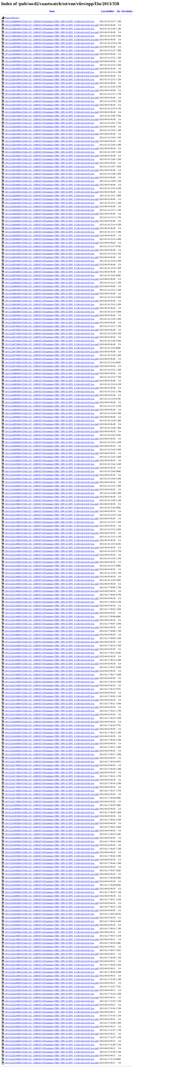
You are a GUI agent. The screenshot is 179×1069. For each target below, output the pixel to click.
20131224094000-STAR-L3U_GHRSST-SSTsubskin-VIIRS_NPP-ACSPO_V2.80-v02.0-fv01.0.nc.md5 (52, 446)
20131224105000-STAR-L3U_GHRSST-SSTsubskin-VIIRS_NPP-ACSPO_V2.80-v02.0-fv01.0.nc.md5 (52, 497)
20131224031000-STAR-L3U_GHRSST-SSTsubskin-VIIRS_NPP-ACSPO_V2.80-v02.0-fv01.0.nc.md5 (52, 163)
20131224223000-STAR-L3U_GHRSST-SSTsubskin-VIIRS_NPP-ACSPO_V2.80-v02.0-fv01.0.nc (49, 1001)
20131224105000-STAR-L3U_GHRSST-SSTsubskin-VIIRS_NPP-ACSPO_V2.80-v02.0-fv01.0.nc (49, 493)
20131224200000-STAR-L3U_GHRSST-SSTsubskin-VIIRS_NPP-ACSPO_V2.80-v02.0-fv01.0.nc (49, 892)
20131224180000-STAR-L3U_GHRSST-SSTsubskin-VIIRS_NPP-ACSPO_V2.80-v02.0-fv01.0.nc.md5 (52, 809)
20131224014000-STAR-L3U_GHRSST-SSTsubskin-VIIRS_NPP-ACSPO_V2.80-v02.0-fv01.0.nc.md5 (52, 97)
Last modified (107, 11)
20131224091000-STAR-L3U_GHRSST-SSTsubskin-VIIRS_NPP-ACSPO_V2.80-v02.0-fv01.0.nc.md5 (52, 424)
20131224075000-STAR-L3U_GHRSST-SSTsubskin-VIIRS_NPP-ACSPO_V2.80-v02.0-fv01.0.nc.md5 (52, 366)
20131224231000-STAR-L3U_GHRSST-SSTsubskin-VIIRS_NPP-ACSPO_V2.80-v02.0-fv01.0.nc (49, 1030)
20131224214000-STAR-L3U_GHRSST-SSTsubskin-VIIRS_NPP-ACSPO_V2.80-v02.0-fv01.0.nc (49, 965)
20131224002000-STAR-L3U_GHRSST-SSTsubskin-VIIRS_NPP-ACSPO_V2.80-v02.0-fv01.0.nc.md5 (52, 39)
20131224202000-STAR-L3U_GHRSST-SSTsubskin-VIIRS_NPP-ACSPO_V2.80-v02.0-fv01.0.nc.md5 (52, 910)
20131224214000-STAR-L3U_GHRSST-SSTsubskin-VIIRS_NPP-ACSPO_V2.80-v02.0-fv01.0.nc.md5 (52, 968)
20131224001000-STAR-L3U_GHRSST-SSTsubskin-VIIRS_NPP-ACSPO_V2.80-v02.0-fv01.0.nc (49, 28)
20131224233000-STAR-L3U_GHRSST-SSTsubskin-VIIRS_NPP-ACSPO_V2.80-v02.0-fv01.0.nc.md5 (52, 1048)
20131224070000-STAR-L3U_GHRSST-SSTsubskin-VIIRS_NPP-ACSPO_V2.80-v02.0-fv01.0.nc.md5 (52, 330)
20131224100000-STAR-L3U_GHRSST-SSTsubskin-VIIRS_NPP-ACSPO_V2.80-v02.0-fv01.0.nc (49, 457)
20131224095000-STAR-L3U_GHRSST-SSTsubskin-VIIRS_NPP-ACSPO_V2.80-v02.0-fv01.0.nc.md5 (52, 453)
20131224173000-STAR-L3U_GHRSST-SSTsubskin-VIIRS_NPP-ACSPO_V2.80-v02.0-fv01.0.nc (49, 783)
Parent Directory (12, 18)
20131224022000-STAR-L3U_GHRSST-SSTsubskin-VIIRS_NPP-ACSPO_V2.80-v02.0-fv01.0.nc (49, 123)
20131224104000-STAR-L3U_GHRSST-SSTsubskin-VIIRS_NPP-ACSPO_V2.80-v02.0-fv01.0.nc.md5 (52, 489)
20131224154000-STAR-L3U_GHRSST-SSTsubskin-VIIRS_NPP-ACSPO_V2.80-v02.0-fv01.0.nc (49, 703)
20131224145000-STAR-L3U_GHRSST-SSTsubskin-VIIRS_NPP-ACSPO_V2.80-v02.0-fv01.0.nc (49, 667)
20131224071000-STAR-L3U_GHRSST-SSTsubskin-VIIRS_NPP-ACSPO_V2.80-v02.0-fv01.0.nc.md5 (52, 337)
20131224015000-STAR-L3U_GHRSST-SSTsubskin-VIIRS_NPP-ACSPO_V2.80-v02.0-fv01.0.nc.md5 (52, 105)
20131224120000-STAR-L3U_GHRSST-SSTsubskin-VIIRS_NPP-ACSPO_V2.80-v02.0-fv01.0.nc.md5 (52, 547)
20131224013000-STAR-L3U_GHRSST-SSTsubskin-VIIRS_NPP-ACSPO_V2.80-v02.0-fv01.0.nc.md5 (52, 90)
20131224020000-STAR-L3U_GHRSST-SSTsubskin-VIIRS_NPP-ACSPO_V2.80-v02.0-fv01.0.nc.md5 (52, 112)
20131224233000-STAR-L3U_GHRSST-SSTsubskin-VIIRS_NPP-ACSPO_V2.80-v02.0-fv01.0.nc (49, 1044)
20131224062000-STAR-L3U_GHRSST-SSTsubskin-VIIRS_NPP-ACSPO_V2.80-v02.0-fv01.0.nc (49, 297)
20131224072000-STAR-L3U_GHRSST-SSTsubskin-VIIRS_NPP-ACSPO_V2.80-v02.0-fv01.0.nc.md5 (52, 344)
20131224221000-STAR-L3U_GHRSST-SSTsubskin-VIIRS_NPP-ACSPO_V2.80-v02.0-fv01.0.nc (49, 986)
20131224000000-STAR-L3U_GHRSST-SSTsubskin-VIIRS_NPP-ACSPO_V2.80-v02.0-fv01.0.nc (49, 21)
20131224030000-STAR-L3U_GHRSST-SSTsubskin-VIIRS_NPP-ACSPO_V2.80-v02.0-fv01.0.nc (49, 152)
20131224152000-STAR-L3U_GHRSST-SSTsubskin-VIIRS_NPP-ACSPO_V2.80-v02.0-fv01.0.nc (49, 689)
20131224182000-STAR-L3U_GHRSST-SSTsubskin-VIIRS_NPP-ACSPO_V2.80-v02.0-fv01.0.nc (49, 819)
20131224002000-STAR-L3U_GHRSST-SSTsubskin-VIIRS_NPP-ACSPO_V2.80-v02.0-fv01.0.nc (49, 36)
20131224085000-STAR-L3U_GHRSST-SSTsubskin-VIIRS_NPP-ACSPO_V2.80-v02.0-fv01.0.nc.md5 (52, 409)
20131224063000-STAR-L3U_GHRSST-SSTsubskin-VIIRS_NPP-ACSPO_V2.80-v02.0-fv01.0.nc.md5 (52, 308)
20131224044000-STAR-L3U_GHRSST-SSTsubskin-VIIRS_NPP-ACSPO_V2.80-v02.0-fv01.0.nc (49, 224)
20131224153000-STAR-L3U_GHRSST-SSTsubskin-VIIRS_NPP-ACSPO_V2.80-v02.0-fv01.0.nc (49, 696)
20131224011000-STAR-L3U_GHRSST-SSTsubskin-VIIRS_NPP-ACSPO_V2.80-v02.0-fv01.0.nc (49, 72)
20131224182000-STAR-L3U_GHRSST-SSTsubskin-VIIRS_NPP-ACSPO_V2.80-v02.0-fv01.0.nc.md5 (52, 823)
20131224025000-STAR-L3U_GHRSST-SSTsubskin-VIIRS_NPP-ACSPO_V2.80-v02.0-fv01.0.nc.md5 (52, 148)
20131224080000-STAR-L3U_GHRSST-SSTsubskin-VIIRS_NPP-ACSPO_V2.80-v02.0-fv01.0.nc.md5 (52, 373)
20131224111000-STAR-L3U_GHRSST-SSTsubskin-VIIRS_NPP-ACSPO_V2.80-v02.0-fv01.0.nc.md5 (52, 511)
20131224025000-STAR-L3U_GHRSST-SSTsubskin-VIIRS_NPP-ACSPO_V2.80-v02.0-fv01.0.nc (49, 145)
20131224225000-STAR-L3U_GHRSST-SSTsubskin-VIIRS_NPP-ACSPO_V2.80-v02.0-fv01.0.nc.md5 (52, 1019)
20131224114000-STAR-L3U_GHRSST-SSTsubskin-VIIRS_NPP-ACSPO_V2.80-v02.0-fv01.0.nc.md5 (52, 533)
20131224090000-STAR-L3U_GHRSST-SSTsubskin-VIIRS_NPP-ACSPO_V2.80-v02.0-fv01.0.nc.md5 (52, 417)
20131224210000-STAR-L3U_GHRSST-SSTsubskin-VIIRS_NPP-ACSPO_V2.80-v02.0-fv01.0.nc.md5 (52, 939)
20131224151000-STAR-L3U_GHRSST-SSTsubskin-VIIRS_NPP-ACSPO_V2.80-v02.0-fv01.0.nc (49, 682)
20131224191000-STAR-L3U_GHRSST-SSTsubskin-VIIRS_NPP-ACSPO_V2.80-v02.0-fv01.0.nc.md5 (52, 859)
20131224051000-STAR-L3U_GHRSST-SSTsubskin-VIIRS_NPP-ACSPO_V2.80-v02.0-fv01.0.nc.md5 (52, 250)
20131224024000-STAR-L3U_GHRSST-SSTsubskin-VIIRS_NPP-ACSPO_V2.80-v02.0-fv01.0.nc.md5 (52, 141)
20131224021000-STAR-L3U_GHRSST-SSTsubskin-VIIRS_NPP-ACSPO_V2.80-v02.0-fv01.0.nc (49, 116)
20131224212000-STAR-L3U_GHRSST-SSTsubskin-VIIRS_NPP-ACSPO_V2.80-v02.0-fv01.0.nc (49, 950)
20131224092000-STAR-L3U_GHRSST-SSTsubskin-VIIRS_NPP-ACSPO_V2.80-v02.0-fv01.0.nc (49, 428)
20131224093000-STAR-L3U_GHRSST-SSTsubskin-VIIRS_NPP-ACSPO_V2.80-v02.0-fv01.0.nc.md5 (52, 439)
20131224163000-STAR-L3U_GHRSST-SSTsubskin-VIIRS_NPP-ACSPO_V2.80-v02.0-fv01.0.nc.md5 (52, 743)
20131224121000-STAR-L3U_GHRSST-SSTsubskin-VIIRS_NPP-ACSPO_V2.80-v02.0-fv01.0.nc (49, 551)
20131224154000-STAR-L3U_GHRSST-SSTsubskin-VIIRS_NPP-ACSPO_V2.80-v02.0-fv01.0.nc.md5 (52, 707)
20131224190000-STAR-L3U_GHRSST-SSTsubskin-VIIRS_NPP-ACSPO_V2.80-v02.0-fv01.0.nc (49, 849)
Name (52, 11)
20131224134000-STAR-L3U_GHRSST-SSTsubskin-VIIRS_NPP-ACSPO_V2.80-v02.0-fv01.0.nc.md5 (52, 620)
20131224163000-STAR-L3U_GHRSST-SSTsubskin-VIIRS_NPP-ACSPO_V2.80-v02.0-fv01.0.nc (49, 740)
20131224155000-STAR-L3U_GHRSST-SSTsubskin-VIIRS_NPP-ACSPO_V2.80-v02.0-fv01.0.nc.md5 (52, 714)
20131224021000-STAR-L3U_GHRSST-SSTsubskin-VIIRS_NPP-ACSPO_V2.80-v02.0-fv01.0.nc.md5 (52, 119)
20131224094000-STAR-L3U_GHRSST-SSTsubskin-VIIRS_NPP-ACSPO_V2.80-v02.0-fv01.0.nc (49, 442)
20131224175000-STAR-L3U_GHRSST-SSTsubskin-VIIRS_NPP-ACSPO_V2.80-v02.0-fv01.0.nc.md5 (52, 801)
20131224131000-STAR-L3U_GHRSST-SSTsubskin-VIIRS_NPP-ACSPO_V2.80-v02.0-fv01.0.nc (49, 595)
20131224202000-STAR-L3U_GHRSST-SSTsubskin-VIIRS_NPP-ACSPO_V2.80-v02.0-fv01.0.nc (49, 907)
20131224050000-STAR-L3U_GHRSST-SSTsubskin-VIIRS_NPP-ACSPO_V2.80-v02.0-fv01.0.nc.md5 (52, 243)
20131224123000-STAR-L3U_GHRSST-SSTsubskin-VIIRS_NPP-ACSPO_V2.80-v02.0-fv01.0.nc (49, 566)
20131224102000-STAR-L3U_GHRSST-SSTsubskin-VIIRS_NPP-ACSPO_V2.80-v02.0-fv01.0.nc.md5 (52, 475)
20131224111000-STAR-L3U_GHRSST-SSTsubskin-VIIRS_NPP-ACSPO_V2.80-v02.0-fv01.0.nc (49, 507)
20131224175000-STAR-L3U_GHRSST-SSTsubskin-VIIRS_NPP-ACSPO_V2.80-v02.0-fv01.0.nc (49, 798)
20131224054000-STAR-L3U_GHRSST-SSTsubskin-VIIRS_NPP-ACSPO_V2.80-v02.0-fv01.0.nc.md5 (52, 272)
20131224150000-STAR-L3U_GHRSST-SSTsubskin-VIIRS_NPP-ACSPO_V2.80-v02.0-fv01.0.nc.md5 (52, 678)
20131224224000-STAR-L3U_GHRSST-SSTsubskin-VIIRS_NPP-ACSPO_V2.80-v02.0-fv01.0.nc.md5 (52, 1012)
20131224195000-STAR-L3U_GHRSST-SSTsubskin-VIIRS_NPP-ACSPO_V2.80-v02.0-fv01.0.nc (49, 885)
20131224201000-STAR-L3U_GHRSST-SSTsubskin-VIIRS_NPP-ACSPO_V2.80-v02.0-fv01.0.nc (49, 899)
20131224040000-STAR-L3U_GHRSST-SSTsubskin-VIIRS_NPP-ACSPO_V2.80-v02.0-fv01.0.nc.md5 (52, 199)
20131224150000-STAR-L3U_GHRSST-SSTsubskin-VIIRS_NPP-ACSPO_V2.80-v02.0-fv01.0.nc (49, 674)
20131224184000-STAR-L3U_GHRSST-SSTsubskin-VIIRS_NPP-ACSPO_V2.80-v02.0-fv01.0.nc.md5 (52, 838)
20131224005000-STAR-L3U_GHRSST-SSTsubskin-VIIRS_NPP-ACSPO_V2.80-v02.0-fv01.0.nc (49, 58)
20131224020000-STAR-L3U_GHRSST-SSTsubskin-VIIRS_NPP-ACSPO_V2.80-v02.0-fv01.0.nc (49, 108)
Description (127, 11)
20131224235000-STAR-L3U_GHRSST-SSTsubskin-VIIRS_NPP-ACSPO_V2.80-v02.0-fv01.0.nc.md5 (52, 1063)
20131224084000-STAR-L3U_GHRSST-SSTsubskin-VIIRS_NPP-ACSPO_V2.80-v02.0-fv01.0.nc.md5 (52, 402)
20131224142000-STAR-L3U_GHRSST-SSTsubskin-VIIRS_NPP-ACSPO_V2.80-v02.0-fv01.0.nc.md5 (52, 649)
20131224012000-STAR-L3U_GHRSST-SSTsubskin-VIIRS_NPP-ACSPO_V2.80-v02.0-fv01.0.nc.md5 (52, 83)
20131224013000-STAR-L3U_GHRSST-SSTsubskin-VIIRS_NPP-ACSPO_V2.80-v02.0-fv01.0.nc (49, 87)
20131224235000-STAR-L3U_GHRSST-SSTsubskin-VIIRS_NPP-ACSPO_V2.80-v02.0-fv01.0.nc (49, 1059)
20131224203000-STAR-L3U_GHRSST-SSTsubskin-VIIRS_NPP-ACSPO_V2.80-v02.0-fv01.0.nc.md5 (52, 917)
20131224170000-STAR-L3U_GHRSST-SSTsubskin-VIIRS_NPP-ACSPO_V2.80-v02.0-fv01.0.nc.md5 (52, 765)
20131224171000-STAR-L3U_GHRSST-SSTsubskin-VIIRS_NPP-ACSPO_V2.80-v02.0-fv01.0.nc (49, 769)
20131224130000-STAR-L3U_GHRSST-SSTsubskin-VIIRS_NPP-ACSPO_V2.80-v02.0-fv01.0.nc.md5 (52, 591)
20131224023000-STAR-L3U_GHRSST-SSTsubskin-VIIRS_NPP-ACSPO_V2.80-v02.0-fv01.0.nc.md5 (52, 134)
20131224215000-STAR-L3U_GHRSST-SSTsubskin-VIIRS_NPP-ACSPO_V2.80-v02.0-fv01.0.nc (49, 972)
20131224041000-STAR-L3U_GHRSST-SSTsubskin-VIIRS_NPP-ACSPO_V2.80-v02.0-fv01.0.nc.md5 (52, 206)
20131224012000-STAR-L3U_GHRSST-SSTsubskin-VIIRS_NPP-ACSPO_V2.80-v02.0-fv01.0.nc (49, 79)
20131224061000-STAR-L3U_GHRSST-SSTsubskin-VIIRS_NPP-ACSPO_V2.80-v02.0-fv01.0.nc (49, 290)
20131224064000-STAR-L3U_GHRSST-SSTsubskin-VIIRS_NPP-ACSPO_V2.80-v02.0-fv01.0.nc (49, 312)
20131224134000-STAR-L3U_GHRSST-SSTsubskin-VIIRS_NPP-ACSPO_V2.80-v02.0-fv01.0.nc (49, 616)
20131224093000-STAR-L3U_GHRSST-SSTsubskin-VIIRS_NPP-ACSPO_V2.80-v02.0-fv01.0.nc (49, 435)
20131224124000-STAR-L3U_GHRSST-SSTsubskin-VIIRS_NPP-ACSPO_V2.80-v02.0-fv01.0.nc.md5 (52, 576)
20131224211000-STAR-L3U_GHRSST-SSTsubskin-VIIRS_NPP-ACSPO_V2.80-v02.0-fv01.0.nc (49, 943)
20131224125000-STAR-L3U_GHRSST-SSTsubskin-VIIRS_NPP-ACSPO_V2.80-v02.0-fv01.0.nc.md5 (52, 584)
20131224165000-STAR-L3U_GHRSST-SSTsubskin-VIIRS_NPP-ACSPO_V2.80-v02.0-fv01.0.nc (49, 754)
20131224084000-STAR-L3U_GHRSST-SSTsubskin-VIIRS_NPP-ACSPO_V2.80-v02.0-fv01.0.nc (49, 399)
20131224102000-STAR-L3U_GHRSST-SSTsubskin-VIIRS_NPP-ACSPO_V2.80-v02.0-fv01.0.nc (49, 471)
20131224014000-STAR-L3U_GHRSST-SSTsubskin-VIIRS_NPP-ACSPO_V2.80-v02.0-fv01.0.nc (49, 94)
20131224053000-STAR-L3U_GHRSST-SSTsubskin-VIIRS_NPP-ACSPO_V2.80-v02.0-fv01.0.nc (49, 261)
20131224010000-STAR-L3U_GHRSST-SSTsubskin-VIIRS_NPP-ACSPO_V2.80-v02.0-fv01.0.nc (49, 65)
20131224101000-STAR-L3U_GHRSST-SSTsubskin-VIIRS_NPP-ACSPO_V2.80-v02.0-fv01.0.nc (49, 464)
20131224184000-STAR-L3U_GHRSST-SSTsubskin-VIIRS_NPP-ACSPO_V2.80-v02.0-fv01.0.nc (49, 834)
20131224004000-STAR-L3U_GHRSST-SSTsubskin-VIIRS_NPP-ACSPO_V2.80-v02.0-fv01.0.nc (49, 50)
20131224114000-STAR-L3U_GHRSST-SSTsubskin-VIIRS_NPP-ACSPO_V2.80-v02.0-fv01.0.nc (49, 529)
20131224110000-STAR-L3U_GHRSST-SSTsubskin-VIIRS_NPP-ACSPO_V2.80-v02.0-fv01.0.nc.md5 (52, 504)
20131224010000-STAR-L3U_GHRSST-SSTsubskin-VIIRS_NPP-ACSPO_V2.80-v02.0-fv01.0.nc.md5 (52, 68)
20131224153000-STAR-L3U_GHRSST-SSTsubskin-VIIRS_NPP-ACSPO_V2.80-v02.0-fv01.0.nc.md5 (52, 700)
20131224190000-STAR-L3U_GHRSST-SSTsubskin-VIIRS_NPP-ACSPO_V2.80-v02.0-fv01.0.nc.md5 (52, 852)
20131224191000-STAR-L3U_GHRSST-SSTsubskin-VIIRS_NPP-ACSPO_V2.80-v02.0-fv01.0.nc (49, 856)
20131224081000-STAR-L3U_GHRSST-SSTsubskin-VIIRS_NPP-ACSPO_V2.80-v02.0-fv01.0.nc (49, 377)
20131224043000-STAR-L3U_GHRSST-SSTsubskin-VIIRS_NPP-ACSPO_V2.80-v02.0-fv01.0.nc (49, 217)
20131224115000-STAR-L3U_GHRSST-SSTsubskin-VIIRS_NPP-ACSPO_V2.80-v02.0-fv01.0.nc (49, 536)
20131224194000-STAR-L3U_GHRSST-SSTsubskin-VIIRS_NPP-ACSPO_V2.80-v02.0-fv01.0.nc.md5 (52, 881)
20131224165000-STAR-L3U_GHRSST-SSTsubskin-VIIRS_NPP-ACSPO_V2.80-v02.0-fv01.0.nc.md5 (52, 758)
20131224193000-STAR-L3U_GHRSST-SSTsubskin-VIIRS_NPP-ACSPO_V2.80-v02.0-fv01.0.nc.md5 (52, 874)
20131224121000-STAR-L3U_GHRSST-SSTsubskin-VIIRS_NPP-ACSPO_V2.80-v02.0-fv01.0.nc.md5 (52, 555)
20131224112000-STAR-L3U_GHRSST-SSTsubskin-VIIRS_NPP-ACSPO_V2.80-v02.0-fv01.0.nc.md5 (52, 518)
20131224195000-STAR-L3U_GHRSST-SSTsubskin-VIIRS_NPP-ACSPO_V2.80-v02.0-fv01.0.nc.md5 (52, 888)
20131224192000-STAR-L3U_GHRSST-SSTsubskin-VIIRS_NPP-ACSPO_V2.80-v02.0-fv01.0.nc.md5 (52, 867)
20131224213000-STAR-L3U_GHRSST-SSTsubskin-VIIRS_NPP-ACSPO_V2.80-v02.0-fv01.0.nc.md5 (52, 961)
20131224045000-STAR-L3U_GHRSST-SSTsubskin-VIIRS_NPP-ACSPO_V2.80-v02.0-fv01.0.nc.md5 (52, 235)
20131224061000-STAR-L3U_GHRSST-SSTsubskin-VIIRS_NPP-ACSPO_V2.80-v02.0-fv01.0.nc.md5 (52, 293)
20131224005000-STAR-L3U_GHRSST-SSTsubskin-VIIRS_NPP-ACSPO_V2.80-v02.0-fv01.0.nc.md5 (52, 61)
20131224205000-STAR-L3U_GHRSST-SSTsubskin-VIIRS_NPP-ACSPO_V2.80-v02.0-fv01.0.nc (49, 928)
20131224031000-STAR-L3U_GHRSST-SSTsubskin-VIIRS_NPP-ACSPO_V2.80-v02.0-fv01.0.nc (49, 159)
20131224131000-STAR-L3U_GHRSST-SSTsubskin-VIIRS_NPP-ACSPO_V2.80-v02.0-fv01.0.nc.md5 (52, 598)
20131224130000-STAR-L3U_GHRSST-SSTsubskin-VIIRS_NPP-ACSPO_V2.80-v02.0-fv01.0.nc (49, 587)
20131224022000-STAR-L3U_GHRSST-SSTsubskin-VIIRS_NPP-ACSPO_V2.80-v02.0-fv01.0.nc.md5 (52, 126)
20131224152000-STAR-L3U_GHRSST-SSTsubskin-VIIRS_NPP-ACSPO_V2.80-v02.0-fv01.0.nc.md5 (52, 693)
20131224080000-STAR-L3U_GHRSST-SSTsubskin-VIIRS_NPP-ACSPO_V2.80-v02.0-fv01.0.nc (49, 370)
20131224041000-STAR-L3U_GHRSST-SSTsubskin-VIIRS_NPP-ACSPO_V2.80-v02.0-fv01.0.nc (49, 203)
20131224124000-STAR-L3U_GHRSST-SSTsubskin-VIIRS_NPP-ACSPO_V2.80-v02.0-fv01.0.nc (49, 573)
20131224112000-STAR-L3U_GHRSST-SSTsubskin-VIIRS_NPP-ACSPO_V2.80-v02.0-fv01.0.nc (49, 515)
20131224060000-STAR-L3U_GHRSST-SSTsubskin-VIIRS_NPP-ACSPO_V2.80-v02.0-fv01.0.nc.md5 (52, 286)
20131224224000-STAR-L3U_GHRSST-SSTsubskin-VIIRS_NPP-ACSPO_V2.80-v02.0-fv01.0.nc (49, 1008)
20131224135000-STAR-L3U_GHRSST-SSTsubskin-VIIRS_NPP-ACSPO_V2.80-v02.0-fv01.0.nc (49, 624)
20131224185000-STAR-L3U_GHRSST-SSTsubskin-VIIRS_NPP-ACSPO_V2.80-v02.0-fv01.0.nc (49, 841)
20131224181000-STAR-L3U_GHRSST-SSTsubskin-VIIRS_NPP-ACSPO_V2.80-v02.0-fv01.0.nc (49, 812)
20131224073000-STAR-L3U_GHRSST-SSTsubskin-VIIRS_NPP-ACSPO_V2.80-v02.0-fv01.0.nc (49, 348)
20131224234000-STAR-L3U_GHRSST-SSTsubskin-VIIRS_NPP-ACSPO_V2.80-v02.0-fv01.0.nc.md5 (52, 1055)
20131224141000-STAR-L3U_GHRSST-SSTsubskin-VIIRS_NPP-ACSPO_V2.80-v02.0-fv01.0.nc (49, 638)
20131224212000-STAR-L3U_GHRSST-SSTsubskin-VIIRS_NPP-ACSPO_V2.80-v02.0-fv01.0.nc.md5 (52, 954)
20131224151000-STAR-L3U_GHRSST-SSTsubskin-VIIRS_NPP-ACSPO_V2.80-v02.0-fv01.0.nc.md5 (52, 685)
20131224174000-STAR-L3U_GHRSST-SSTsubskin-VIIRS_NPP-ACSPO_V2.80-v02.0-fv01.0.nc (49, 790)
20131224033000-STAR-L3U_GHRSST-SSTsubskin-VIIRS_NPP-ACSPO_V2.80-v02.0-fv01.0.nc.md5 (52, 177)
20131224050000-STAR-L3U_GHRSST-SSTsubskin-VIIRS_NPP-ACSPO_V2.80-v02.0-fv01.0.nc (49, 239)
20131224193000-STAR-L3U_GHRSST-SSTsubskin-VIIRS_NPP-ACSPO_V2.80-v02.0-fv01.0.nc (49, 870)
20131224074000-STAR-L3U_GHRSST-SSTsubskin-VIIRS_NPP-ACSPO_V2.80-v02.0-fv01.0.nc (49, 355)
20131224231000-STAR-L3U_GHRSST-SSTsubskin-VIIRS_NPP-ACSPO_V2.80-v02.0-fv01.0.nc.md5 (52, 1034)
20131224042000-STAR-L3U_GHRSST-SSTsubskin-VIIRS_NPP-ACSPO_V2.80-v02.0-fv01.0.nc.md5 (52, 214)
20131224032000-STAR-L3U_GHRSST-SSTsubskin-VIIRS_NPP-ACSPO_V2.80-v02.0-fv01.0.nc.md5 (52, 170)
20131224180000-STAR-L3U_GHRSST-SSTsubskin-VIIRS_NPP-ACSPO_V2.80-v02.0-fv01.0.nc (49, 805)
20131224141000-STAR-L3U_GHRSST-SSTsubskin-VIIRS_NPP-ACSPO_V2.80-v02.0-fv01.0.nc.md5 (52, 642)
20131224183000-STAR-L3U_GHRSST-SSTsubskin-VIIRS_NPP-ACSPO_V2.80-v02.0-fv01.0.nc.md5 (52, 830)
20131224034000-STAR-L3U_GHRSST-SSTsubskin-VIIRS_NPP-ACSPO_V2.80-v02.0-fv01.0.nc (49, 181)
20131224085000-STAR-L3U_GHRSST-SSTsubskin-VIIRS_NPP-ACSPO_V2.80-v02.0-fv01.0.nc (49, 406)
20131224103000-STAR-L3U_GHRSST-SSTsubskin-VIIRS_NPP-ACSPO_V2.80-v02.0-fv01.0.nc (49, 478)
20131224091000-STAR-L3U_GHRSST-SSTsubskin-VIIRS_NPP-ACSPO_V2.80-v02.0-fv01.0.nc (49, 420)
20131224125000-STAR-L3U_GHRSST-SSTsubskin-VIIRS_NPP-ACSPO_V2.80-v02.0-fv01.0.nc (49, 580)
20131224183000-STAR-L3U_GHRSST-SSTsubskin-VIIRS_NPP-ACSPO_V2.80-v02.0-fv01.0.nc (49, 827)
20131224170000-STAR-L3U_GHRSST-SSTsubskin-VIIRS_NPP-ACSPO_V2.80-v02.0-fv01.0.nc (49, 761)
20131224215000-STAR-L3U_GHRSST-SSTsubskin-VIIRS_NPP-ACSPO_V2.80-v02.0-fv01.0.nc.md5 (52, 976)
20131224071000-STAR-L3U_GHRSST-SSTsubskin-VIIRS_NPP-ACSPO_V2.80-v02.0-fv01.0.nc (49, 333)
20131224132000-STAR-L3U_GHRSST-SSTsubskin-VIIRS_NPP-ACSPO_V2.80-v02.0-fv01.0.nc (49, 602)
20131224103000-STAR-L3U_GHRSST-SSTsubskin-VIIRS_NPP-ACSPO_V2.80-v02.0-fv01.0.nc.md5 (52, 482)
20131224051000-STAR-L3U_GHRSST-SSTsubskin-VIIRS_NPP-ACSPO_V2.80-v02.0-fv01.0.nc (49, 246)
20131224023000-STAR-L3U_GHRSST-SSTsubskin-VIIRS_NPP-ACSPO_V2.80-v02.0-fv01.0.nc (49, 130)
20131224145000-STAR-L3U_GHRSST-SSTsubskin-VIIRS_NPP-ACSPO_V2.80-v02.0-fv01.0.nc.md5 (52, 671)
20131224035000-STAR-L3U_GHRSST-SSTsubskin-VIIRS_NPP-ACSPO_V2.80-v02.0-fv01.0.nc (49, 188)
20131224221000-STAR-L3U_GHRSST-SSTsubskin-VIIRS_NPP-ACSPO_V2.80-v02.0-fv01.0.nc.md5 (52, 990)
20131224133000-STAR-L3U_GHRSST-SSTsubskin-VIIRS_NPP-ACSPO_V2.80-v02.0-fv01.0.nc (49, 609)
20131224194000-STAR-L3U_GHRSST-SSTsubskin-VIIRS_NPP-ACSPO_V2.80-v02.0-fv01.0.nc (49, 878)
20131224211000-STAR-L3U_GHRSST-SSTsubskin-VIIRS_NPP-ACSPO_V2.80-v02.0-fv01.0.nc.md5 (52, 946)
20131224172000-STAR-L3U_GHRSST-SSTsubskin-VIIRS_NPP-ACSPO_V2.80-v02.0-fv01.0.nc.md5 (52, 780)
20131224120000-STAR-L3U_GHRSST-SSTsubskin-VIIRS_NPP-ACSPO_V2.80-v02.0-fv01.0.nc (49, 544)
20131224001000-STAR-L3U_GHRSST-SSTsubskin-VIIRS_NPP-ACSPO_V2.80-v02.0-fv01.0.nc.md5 (52, 32)
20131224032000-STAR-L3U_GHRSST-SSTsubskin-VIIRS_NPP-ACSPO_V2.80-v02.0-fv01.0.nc (49, 166)
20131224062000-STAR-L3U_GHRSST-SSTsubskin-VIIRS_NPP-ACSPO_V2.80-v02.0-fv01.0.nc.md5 (52, 301)
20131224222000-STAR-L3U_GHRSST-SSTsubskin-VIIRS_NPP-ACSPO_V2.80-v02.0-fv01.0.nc (49, 994)
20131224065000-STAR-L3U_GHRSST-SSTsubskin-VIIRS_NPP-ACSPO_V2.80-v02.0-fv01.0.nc (49, 319)
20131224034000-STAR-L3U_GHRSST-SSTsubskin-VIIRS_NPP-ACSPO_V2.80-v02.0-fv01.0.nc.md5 (52, 185)
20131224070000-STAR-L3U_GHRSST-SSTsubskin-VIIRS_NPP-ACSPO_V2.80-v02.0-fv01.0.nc (49, 326)
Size (118, 11)
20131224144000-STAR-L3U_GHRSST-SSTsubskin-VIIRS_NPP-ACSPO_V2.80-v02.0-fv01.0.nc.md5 (52, 663)
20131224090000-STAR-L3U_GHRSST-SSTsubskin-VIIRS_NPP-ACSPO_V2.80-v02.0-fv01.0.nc (49, 413)
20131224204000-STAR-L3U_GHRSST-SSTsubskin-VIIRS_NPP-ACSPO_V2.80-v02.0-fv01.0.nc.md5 (52, 925)
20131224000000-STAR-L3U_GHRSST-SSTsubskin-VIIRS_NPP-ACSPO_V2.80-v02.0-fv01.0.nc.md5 (52, 25)
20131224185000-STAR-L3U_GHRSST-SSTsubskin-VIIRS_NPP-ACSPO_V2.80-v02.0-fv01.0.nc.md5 (52, 845)
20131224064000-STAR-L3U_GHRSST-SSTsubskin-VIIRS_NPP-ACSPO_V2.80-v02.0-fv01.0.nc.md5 (52, 315)
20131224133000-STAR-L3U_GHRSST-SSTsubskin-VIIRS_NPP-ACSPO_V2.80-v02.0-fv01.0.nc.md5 (52, 613)
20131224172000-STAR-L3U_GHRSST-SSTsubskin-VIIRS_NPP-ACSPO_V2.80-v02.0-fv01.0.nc (49, 776)
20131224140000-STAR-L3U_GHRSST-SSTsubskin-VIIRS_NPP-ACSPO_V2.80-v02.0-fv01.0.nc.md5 (52, 634)
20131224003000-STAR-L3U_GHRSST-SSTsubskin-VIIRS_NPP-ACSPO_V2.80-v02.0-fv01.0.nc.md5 (52, 47)
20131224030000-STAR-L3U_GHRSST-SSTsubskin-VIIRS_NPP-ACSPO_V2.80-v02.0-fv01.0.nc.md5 (52, 155)
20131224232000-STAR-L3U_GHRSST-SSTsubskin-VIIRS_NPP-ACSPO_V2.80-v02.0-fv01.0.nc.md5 (52, 1041)
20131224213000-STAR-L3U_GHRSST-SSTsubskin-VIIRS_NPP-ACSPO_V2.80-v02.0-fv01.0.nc (49, 957)
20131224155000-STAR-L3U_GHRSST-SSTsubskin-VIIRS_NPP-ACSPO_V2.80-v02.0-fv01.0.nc (49, 711)
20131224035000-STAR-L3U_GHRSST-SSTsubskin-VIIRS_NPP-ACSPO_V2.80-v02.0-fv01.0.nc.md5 (52, 192)
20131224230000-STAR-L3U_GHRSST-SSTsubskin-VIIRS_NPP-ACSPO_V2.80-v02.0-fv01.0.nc (49, 1023)
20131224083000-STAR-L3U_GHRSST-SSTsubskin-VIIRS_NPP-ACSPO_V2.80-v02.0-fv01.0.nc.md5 (52, 395)
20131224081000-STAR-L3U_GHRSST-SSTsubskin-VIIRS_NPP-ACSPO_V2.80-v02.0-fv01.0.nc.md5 (52, 380)
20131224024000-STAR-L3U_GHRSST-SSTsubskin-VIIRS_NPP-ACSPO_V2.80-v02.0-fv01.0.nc (49, 137)
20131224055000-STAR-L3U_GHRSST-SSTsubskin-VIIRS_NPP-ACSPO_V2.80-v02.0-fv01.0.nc (49, 275)
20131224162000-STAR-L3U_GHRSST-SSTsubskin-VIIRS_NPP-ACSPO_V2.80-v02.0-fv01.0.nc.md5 (52, 736)
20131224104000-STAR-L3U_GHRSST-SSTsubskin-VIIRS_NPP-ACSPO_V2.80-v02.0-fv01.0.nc (49, 486)
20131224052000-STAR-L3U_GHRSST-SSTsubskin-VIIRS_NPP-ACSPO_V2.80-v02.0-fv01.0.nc (49, 253)
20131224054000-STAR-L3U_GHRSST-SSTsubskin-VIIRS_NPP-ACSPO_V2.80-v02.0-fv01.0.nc (49, 268)
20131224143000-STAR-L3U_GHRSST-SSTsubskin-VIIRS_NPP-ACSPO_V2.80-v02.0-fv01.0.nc (49, 653)
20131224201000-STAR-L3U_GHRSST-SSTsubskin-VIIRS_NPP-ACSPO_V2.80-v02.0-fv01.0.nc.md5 (52, 903)
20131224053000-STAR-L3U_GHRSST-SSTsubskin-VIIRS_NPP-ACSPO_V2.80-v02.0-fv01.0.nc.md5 (52, 264)
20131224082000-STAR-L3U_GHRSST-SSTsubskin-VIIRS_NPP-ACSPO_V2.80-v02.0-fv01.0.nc (49, 384)
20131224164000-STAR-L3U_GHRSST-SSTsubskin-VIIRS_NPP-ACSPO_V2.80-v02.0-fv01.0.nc (49, 747)
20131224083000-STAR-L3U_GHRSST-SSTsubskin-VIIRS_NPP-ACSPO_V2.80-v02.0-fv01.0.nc (49, 391)
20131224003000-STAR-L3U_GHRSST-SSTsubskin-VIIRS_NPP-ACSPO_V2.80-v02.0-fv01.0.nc (49, 43)
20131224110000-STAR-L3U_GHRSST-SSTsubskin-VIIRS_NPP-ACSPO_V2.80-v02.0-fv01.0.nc (49, 500)
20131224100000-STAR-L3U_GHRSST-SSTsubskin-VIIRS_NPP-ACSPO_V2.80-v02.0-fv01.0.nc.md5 (52, 460)
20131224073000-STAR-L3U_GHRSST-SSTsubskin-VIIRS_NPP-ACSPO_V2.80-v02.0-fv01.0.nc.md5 (52, 351)
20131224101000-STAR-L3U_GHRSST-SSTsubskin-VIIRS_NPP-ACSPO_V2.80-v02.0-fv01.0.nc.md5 (52, 468)
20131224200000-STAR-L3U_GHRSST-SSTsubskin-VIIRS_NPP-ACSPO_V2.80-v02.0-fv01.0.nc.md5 (52, 896)
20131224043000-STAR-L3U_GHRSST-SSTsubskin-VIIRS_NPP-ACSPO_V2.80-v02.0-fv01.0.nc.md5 (52, 221)
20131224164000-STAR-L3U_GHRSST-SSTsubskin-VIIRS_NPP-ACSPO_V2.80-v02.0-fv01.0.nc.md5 (52, 751)
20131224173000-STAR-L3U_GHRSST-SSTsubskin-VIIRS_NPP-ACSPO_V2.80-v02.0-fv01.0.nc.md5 (52, 787)
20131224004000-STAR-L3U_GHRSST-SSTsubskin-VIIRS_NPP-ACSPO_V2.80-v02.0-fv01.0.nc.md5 (52, 54)
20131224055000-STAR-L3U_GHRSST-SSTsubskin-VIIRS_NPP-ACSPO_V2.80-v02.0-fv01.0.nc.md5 (52, 279)
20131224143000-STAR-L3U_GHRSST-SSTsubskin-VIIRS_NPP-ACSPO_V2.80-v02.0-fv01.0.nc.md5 (52, 656)
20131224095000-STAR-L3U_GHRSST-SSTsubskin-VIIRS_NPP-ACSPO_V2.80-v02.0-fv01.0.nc (49, 449)
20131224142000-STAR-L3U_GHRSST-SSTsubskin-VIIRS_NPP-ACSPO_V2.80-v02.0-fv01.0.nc (49, 645)
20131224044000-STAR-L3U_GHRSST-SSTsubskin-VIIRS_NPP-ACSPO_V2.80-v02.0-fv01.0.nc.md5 (52, 228)
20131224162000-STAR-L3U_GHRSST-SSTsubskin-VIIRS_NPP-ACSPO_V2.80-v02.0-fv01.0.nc (49, 732)
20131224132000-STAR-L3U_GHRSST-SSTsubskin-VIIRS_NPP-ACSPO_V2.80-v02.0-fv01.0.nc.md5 (52, 605)
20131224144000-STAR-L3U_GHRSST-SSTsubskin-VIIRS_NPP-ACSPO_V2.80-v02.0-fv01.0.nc (49, 660)
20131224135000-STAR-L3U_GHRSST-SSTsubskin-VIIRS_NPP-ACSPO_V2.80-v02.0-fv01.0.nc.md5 (52, 627)
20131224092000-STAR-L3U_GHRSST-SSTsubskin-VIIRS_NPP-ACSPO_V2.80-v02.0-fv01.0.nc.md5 (52, 431)
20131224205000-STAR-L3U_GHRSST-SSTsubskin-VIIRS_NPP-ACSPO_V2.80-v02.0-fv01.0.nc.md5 (52, 932)
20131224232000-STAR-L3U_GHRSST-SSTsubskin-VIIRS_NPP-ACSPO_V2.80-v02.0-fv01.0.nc (49, 1037)
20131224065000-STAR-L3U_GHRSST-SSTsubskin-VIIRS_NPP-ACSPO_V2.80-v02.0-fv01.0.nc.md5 (52, 322)
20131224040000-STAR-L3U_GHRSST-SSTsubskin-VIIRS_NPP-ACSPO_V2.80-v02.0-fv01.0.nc (49, 195)
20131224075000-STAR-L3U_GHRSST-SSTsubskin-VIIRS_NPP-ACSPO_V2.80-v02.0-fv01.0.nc (49, 362)
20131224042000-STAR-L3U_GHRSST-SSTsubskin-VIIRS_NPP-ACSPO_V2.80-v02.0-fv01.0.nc (49, 210)
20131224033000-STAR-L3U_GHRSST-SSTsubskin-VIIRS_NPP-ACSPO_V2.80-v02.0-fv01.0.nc (49, 174)
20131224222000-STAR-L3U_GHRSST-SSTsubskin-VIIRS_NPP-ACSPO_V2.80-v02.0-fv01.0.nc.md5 (52, 997)
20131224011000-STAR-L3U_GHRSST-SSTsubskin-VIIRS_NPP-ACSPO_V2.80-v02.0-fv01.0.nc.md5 (52, 76)
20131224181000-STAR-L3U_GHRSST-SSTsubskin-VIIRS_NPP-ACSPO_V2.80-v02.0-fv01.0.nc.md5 (52, 816)
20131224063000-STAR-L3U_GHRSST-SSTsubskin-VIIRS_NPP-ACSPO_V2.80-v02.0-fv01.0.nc (49, 304)
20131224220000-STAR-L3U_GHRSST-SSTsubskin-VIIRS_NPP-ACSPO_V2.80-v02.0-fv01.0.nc (49, 979)
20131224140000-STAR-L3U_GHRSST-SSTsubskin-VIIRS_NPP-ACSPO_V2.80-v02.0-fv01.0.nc (49, 631)
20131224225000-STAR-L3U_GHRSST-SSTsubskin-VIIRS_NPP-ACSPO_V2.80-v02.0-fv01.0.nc (49, 1015)
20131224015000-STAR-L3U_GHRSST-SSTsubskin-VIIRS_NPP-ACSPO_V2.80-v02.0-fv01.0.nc (49, 101)
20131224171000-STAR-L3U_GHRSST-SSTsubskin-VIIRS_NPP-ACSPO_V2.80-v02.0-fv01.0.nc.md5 (52, 772)
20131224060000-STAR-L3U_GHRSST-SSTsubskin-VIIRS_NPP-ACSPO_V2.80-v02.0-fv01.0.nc (49, 282)
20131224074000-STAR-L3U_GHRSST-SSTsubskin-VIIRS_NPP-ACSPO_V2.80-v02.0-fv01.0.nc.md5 (52, 359)
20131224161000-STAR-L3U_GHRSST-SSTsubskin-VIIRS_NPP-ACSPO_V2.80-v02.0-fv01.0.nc (49, 725)
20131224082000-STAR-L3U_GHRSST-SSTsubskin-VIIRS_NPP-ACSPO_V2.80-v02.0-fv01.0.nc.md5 (52, 388)
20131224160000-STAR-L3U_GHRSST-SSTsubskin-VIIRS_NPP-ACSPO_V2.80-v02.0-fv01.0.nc (49, 718)
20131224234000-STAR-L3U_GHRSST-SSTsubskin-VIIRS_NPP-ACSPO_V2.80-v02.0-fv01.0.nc (49, 1052)
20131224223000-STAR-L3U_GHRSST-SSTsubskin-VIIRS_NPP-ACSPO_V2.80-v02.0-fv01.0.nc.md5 (52, 1005)
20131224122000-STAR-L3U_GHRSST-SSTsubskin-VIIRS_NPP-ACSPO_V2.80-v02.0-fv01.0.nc (49, 558)
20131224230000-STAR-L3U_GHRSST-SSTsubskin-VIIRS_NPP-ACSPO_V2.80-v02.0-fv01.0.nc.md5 (52, 1026)
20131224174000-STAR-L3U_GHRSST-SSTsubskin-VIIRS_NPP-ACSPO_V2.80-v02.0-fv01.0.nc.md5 (52, 794)
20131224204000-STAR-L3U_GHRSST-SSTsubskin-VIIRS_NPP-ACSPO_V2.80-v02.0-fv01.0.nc (49, 921)
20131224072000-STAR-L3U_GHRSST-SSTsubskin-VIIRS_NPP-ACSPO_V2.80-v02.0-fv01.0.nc (49, 341)
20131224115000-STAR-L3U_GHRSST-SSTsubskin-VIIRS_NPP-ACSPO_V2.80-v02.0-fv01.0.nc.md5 (52, 540)
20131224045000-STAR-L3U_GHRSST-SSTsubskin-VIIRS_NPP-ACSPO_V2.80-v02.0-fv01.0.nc (49, 232)
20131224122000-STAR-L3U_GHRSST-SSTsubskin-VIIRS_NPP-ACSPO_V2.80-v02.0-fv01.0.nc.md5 (52, 562)
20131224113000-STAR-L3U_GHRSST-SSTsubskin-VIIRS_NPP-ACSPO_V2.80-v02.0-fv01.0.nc (49, 522)
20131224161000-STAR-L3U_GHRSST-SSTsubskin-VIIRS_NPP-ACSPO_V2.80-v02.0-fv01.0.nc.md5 (52, 729)
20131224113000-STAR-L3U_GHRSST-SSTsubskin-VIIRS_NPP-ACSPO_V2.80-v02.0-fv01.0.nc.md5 (52, 526)
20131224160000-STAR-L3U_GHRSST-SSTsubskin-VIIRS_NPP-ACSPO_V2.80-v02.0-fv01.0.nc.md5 (52, 722)
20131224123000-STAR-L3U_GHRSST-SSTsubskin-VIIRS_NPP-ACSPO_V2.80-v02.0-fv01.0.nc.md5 (52, 569)
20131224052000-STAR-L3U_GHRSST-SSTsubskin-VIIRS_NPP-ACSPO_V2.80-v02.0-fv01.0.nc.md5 (52, 257)
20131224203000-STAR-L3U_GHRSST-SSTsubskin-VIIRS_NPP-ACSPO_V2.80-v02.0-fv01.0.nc (49, 914)
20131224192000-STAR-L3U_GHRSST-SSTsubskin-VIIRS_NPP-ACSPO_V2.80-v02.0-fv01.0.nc (49, 863)
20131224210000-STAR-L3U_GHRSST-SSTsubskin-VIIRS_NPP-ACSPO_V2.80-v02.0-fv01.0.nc (49, 936)
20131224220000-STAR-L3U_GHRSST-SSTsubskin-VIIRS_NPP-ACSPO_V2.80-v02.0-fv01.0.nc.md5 (52, 983)
